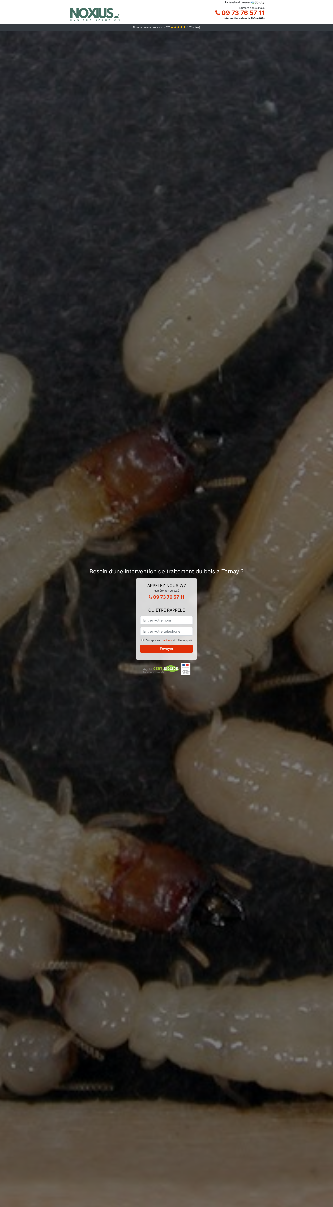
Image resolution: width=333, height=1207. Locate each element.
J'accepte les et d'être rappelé (168, 640)
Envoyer (166, 649)
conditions (166, 640)
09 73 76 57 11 (242, 13)
